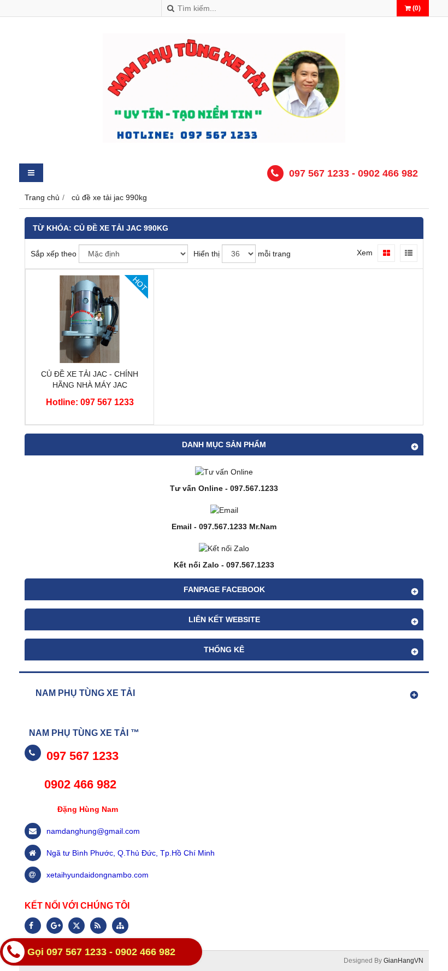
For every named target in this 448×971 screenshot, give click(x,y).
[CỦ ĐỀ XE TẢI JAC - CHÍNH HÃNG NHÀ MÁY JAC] (89, 360)
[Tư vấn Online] (224, 471)
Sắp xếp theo (53, 253)
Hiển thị (206, 253)
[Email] (224, 510)
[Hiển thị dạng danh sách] (408, 253)
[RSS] (98, 925)
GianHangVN (403, 960)
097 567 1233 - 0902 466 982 (353, 173)
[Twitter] (76, 925)
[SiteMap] (120, 925)
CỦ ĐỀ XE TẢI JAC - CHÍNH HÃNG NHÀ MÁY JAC (89, 379)
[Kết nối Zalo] (224, 548)
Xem (365, 252)
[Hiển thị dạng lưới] (386, 253)
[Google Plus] (54, 925)
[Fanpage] (33, 925)
